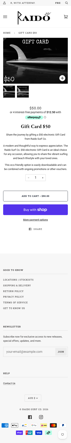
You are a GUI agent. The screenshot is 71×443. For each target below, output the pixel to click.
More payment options (35, 219)
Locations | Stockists (18, 279)
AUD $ (31, 398)
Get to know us (14, 308)
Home (7, 32)
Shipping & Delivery (17, 285)
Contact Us (9, 383)
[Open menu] (9, 17)
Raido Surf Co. (32, 409)
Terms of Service (15, 302)
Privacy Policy (13, 296)
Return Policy (13, 291)
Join (61, 351)
